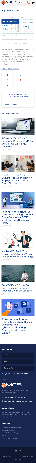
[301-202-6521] (26, 2)
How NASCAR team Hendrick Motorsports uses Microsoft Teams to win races (20, 96)
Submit (4, 380)
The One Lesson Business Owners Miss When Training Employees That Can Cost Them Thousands (17, 179)
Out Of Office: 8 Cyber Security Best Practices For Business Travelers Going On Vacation (18, 288)
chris (24, 44)
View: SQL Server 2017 (10, 69)
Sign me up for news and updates (16, 374)
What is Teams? (11, 105)
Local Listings (10, 21)
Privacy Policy (18, 459)
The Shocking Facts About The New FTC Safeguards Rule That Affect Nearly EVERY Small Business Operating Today (18, 217)
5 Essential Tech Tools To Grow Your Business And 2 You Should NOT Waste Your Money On (18, 142)
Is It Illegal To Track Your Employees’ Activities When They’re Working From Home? (18, 254)
